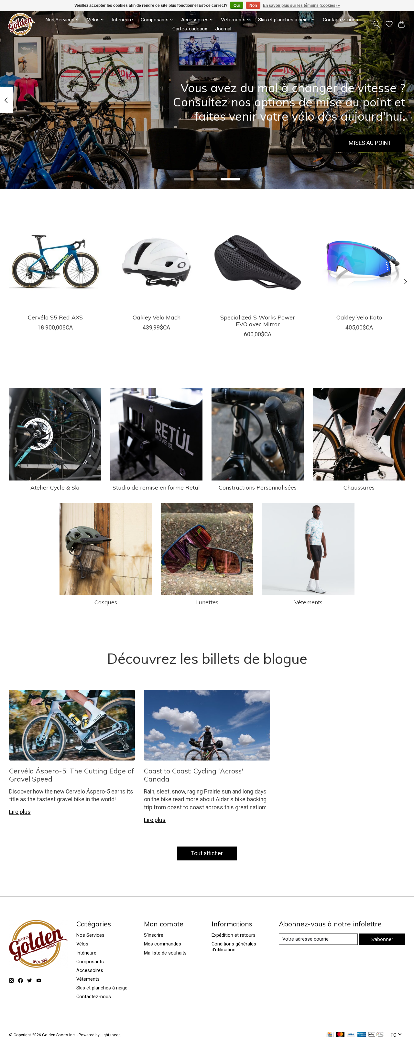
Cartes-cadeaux (189, 29)
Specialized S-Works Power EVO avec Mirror (257, 321)
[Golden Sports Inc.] (21, 24)
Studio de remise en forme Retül (156, 487)
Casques (105, 602)
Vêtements (308, 602)
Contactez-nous (340, 20)
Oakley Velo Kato (359, 317)
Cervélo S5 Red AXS (54, 317)
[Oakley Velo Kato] (359, 262)
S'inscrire (153, 935)
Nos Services (90, 935)
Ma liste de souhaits (165, 953)
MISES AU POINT (370, 143)
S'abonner (382, 939)
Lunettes (206, 602)
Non (253, 5)
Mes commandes (162, 944)
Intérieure (122, 20)
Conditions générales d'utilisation (234, 947)
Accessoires (89, 970)
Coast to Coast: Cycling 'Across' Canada (193, 775)
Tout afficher (207, 853)
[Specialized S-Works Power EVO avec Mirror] (258, 262)
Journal (223, 29)
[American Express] (361, 1035)
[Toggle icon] (376, 24)
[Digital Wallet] (376, 1035)
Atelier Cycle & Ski (55, 487)
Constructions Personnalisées (258, 487)
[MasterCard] (340, 1035)
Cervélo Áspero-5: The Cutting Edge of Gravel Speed (71, 775)
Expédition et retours (234, 935)
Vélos (82, 944)
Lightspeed (111, 1035)
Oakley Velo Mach (156, 317)
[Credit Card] (330, 1035)
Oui (237, 5)
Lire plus (20, 812)
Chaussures (359, 487)
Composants (90, 962)
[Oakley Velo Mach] (156, 262)
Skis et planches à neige (101, 988)
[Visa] (351, 1035)
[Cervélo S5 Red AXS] (55, 262)
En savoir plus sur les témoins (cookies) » (301, 5)
